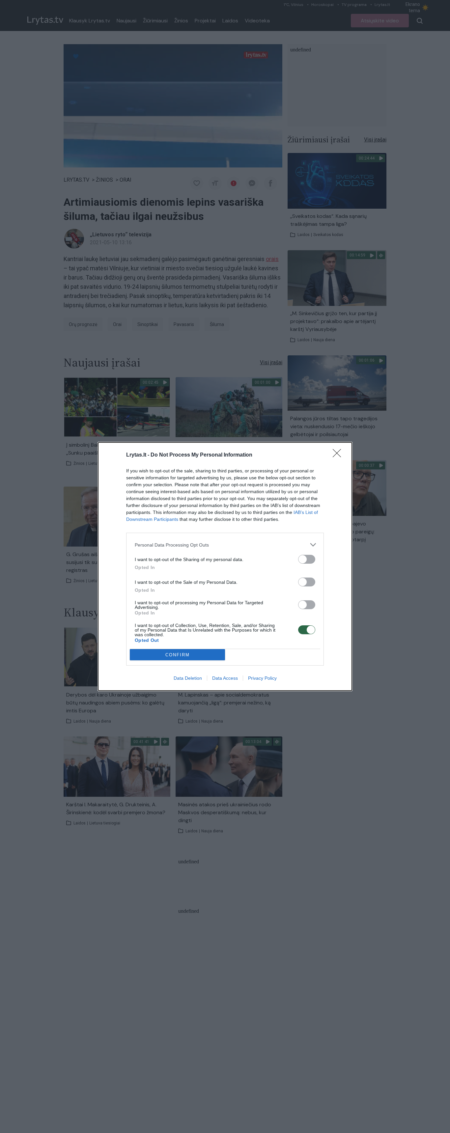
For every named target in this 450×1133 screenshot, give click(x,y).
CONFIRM (177, 654)
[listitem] (225, 544)
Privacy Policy (262, 678)
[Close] (339, 455)
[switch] (306, 559)
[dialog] (225, 566)
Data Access (225, 678)
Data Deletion (188, 678)
